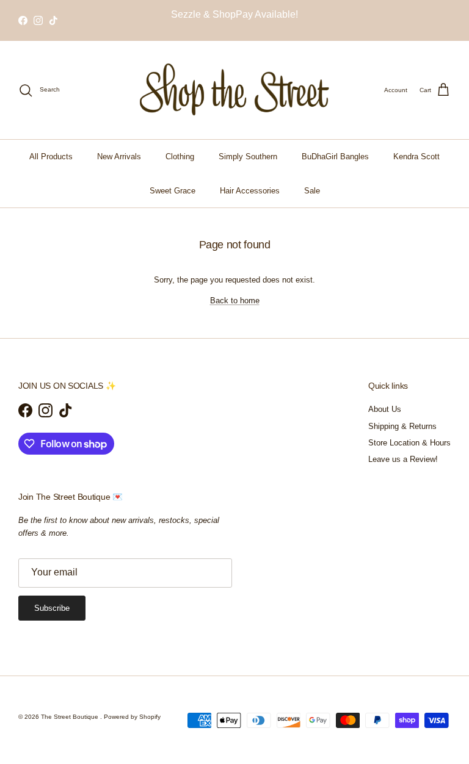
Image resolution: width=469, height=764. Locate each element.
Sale (312, 190)
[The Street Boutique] (235, 90)
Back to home (235, 300)
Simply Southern (248, 156)
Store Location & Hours (409, 442)
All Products (51, 156)
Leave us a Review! (403, 459)
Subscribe (52, 608)
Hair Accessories (250, 190)
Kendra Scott (416, 156)
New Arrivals (119, 156)
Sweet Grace (172, 190)
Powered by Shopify (132, 716)
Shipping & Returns (402, 426)
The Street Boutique (70, 716)
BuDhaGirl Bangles (335, 156)
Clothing (179, 156)
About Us (384, 409)
